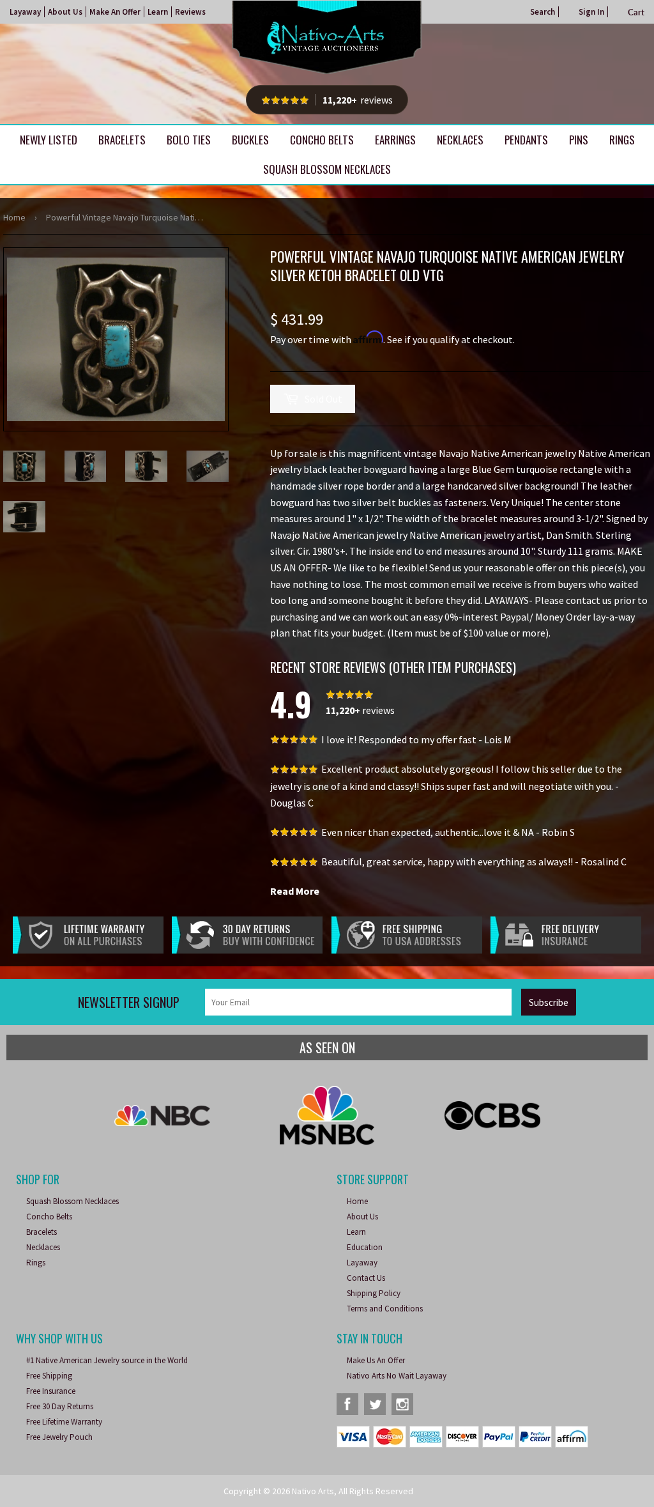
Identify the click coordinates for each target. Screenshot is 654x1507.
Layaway (25, 11)
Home (14, 217)
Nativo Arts (313, 1491)
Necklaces (460, 140)
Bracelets (122, 140)
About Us (65, 11)
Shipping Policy (373, 1293)
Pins (578, 140)
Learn (158, 11)
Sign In (591, 11)
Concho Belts (322, 140)
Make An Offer (115, 11)
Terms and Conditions (385, 1308)
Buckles (250, 140)
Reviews (190, 11)
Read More (294, 891)
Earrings (395, 140)
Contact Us (366, 1277)
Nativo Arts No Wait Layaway (396, 1375)
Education (365, 1247)
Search (542, 11)
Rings (622, 140)
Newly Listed (48, 140)
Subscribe (548, 1002)
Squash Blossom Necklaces (327, 169)
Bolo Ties (189, 140)
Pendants (526, 140)
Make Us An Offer (376, 1360)
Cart (636, 12)
